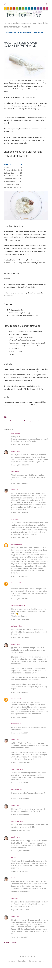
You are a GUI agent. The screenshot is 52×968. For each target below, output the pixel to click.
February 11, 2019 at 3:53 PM (20, 892)
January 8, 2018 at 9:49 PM (19, 599)
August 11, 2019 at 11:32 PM (20, 910)
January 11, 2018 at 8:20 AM (20, 733)
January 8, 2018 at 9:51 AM (20, 465)
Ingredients (35, 421)
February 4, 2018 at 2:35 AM (20, 830)
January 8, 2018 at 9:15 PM (19, 576)
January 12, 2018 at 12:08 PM (20, 762)
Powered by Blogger (28, 957)
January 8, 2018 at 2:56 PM (19, 483)
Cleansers (20, 421)
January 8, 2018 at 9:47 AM (20, 444)
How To (21, 32)
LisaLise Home (10, 32)
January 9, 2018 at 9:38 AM (20, 637)
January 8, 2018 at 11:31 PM (20, 619)
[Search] (46, 3)
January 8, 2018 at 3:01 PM (19, 512)
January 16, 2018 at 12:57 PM (20, 814)
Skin (42, 421)
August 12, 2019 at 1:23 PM (20, 937)
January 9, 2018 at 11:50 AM (20, 692)
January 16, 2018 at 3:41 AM (20, 799)
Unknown (14, 544)
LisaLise (13, 451)
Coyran (13, 433)
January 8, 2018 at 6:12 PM (19, 537)
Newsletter (31, 32)
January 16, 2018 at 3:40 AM (20, 783)
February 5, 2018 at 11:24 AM (20, 851)
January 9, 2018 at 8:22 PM (19, 717)
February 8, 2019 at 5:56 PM (20, 871)
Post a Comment (11, 942)
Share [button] (6, 421)
